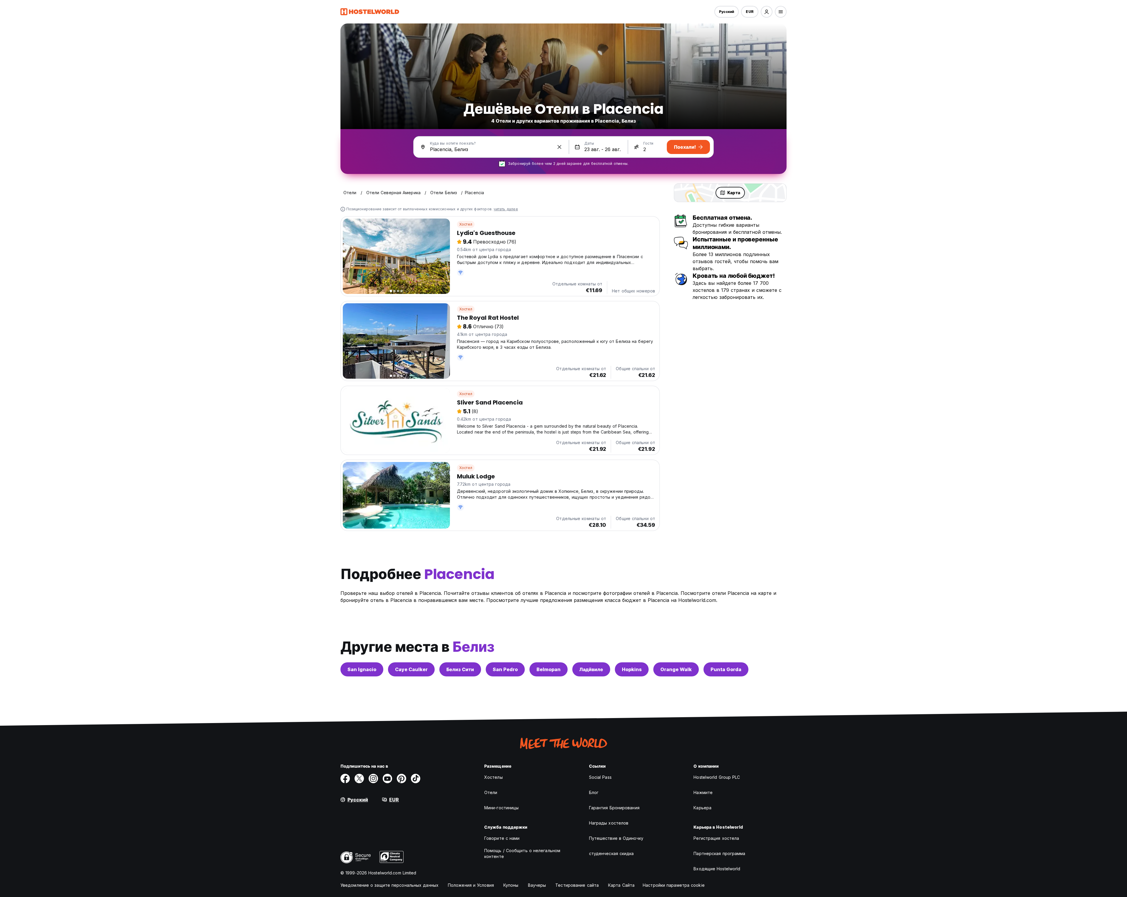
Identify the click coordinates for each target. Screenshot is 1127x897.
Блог (593, 792)
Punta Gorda (726, 669)
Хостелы (493, 777)
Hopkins (632, 669)
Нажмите (703, 792)
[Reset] (559, 147)
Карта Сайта (621, 885)
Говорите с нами (502, 838)
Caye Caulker (411, 669)
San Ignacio (361, 669)
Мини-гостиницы (501, 807)
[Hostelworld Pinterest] (401, 778)
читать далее (506, 209)
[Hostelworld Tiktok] (415, 778)
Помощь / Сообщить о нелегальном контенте (522, 853)
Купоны (511, 885)
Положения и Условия (471, 885)
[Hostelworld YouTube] (387, 778)
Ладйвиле (591, 669)
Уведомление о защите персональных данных (389, 885)
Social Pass (600, 777)
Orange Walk (676, 669)
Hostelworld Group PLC (717, 777)
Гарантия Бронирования (614, 807)
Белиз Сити (460, 669)
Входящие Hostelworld (717, 868)
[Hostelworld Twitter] (359, 778)
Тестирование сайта (577, 885)
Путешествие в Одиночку (616, 838)
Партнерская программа (719, 853)
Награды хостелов (609, 822)
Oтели (490, 792)
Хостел (465, 224)
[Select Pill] (766, 12)
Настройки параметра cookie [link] (674, 885)
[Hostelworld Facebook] (345, 778)
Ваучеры (537, 885)
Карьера (702, 807)
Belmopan (548, 669)
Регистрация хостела (716, 838)
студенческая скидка (611, 853)
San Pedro (505, 669)
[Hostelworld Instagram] (373, 778)
